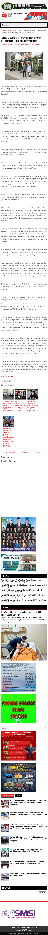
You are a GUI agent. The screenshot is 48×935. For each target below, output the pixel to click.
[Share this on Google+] (11, 376)
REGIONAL (18, 31)
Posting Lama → (40, 452)
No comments (35, 44)
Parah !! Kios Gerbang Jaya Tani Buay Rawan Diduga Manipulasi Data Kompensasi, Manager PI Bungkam (22, 581)
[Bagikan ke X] (8, 381)
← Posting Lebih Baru (9, 452)
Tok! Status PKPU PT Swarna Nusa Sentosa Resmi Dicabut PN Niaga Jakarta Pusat (21, 39)
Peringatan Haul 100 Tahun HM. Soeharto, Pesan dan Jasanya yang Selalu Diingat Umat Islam (32, 407)
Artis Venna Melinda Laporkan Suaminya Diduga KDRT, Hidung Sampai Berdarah (21, 613)
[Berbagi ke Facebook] (10, 381)
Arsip (18, 796)
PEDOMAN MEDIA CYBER (24, 931)
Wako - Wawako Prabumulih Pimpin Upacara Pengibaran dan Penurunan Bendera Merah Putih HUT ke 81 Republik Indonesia (28, 826)
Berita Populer (8, 796)
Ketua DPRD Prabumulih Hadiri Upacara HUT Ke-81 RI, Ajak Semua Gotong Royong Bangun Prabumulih (23, 596)
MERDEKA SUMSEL (32, 933)
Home (4, 31)
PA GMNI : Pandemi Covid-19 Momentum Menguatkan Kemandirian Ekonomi (20, 406)
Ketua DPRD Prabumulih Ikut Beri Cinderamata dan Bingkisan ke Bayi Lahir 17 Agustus (27, 850)
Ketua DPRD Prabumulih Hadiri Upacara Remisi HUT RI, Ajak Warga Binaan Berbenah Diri (27, 862)
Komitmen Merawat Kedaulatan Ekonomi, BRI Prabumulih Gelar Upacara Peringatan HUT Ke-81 (28, 813)
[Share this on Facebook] (7, 376)
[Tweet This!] (9, 376)
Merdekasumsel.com (30, 927)
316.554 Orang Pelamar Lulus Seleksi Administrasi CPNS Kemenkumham (8, 406)
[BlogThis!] (5, 381)
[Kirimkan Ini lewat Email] (3, 381)
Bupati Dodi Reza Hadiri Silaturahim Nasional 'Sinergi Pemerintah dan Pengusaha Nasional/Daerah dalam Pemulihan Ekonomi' (8, 438)
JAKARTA (10, 31)
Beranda (26, 452)
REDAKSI (24, 929)
